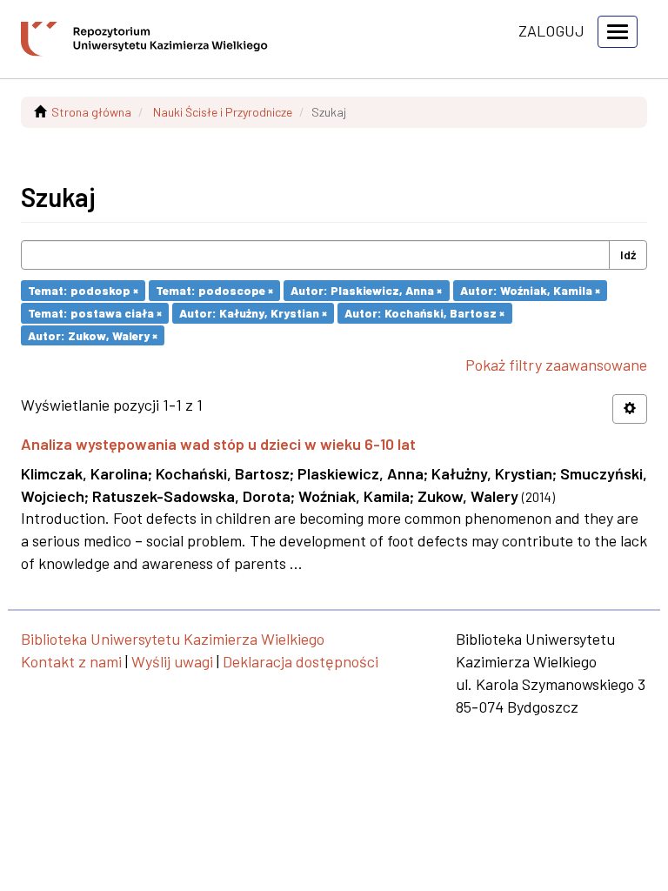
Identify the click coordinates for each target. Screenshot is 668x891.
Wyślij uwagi (172, 661)
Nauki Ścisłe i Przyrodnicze (222, 111)
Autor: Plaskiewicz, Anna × (366, 290)
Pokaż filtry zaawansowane (556, 364)
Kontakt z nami (71, 661)
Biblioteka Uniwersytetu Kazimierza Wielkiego (172, 638)
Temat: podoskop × (83, 290)
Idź (628, 254)
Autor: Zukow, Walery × (92, 334)
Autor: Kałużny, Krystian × (253, 312)
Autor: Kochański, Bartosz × (424, 312)
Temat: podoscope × (214, 290)
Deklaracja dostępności (300, 661)
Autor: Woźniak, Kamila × (530, 290)
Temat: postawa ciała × (95, 312)
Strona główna (91, 111)
